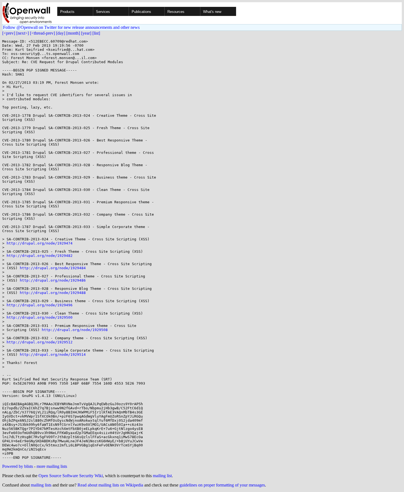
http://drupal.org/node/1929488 (53, 293)
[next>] (22, 33)
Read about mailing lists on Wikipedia (110, 485)
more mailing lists (52, 466)
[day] (60, 33)
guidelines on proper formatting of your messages (222, 485)
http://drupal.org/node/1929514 (53, 354)
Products (67, 12)
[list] (96, 33)
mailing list (162, 475)
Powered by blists (17, 466)
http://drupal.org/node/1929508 (75, 330)
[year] (86, 33)
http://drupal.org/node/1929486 (53, 280)
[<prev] (8, 33)
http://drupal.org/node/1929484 (53, 268)
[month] (73, 33)
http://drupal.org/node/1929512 (40, 342)
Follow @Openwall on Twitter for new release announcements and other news (71, 27)
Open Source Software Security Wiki (70, 475)
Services (103, 12)
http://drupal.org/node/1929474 (40, 243)
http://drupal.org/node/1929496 (40, 305)
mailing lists (41, 485)
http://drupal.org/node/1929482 (40, 256)
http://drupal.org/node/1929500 (40, 317)
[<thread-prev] (42, 33)
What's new (212, 12)
